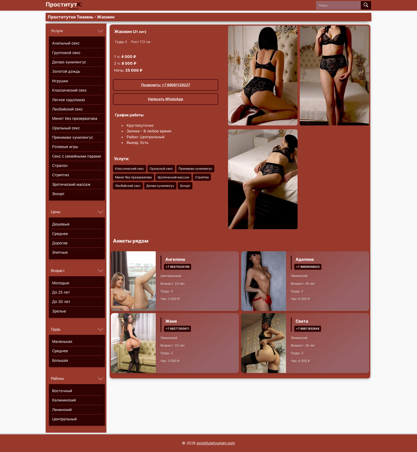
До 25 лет (61, 292)
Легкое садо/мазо (68, 100)
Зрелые (59, 311)
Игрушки (60, 81)
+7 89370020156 (177, 266)
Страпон (60, 165)
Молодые (60, 283)
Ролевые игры (65, 147)
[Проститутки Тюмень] (67, 5)
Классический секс (69, 90)
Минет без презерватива (74, 118)
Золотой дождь (66, 71)
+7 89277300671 (177, 328)
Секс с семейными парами (76, 156)
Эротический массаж (71, 184)
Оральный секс (66, 128)
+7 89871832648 (307, 328)
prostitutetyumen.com (216, 443)
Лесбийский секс (67, 109)
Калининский (64, 400)
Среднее (60, 234)
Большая (60, 360)
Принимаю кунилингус (72, 137)
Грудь (56, 329)
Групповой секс (66, 53)
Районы (57, 378)
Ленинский (62, 410)
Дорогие (60, 243)
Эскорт (58, 194)
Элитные (60, 252)
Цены (55, 212)
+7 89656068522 (308, 266)
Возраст (58, 271)
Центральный (64, 419)
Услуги (57, 31)
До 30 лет (61, 301)
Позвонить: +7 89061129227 (165, 85)
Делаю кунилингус (69, 62)
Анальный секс (65, 43)
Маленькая (62, 341)
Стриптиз (60, 175)
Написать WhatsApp (165, 99)
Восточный (62, 391)
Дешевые (61, 224)
